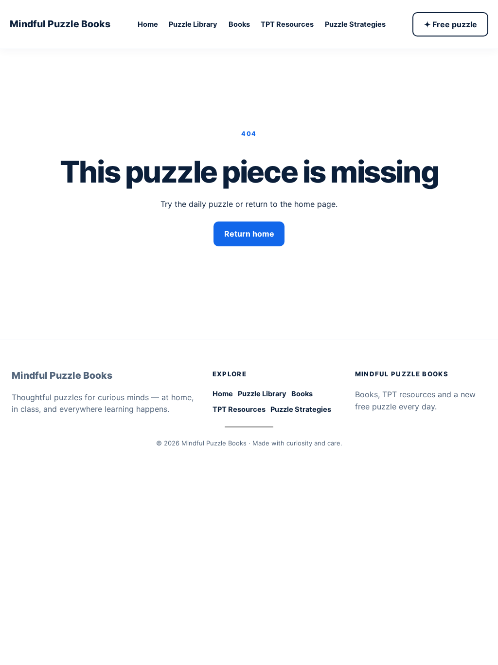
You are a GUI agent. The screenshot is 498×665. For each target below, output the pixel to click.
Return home (249, 234)
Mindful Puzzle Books (60, 24)
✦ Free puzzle (450, 24)
